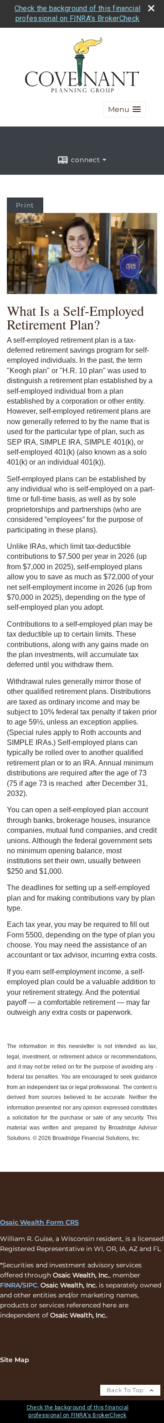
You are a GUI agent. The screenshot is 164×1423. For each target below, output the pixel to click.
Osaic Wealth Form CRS (39, 1222)
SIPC (29, 1285)
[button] (124, 109)
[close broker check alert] (151, 8)
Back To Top (126, 1390)
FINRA (10, 1285)
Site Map (14, 1360)
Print (25, 205)
